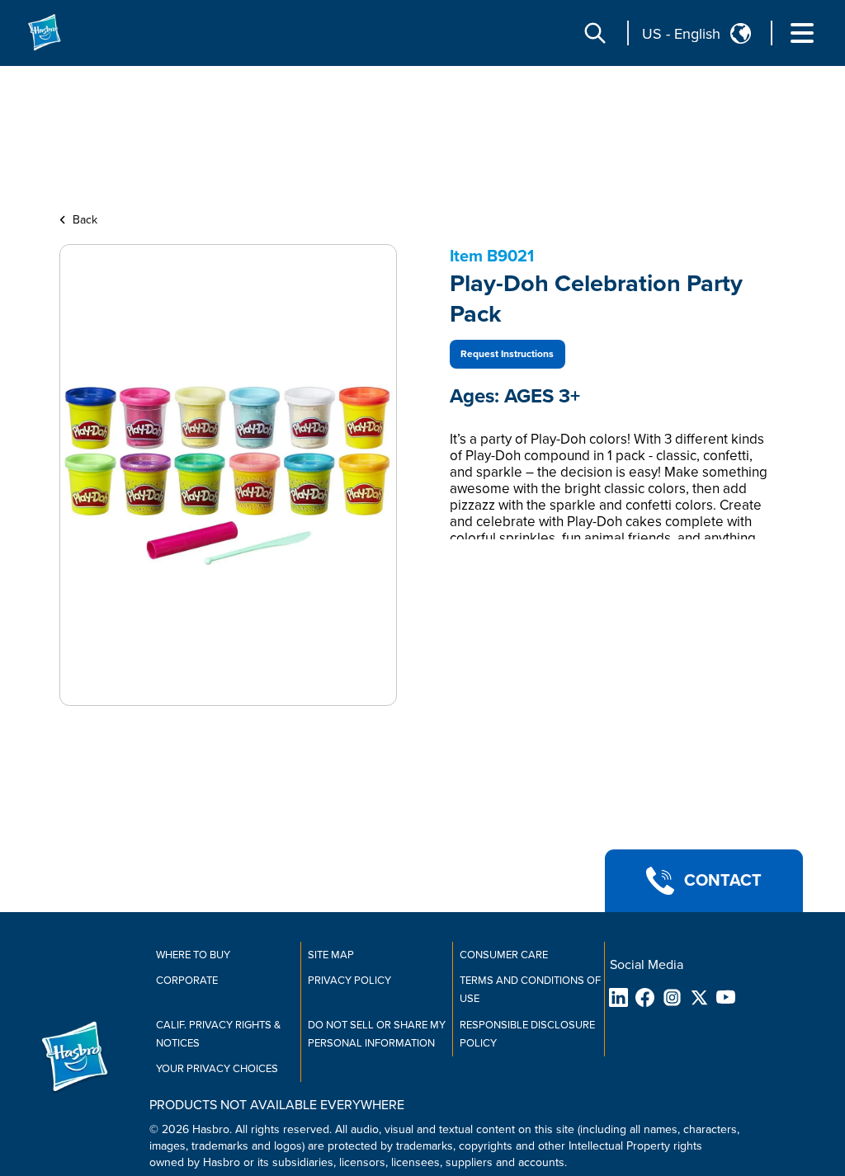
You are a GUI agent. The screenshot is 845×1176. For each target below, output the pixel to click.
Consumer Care (504, 955)
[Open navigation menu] (802, 32)
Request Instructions (507, 354)
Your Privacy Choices (217, 1068)
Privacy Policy (349, 980)
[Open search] (595, 33)
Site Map (331, 955)
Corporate (187, 980)
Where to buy (193, 955)
